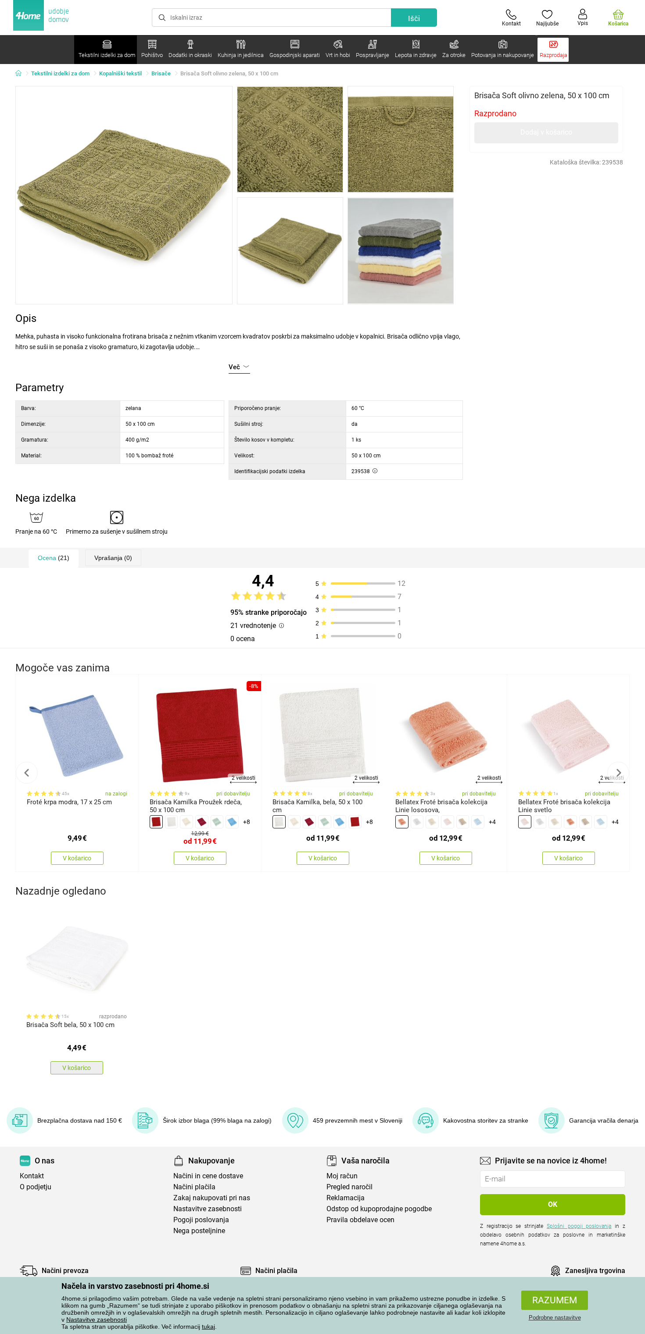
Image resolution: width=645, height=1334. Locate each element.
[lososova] (402, 822)
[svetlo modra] (478, 822)
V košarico (77, 858)
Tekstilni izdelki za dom (60, 73)
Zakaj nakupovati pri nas (211, 1198)
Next (618, 773)
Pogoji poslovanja (201, 1219)
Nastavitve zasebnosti (96, 1319)
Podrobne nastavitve (555, 1317)
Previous (27, 773)
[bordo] (202, 822)
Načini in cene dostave (208, 1176)
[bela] (171, 822)
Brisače (161, 73)
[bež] (186, 822)
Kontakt (32, 1176)
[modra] (232, 822)
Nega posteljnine (199, 1230)
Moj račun (342, 1176)
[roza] (447, 822)
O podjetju (35, 1187)
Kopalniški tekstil (120, 73)
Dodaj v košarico (546, 132)
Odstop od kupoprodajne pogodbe (379, 1209)
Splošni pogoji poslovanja (579, 1226)
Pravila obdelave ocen (360, 1219)
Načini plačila (194, 1187)
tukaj (208, 1326)
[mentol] (217, 822)
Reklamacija (345, 1198)
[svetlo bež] (463, 822)
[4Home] (21, 74)
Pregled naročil (349, 1187)
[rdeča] (156, 822)
